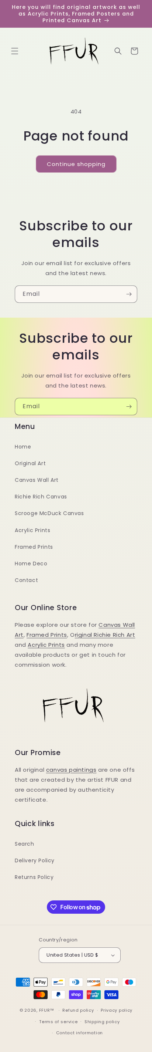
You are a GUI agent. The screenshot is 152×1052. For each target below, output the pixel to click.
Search (24, 844)
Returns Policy (34, 877)
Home (23, 446)
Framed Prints (34, 547)
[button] (15, 51)
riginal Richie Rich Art (105, 635)
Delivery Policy (35, 860)
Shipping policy (102, 1022)
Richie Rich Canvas (41, 496)
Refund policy (78, 1010)
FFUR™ (47, 1010)
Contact (26, 580)
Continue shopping (76, 164)
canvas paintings (71, 770)
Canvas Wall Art (37, 480)
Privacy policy (116, 1010)
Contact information (79, 1033)
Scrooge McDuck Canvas (49, 513)
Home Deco (31, 563)
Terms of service (58, 1022)
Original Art (30, 463)
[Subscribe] (129, 294)
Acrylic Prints (32, 530)
